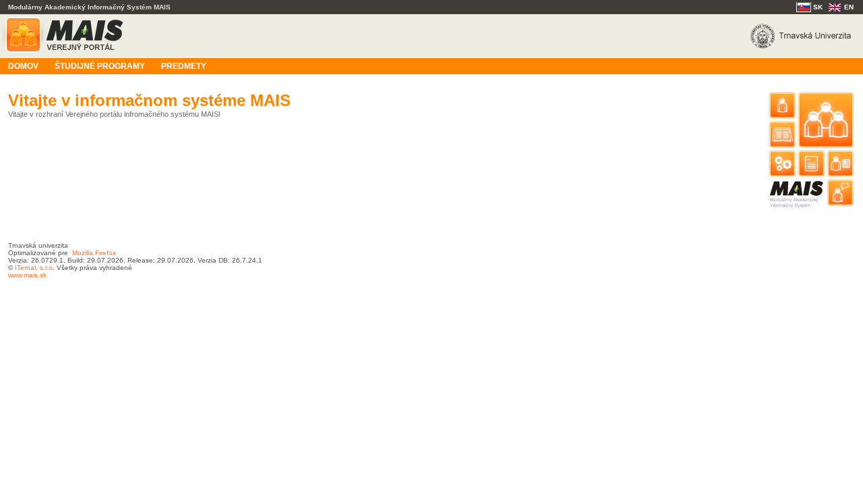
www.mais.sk (27, 275)
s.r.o (45, 267)
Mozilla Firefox (94, 252)
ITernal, (26, 267)
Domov (23, 66)
